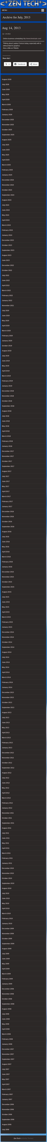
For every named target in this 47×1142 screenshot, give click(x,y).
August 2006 (6, 1124)
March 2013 (6, 738)
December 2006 (8, 1104)
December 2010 (8, 868)
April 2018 (6, 431)
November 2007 (8, 1054)
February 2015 (7, 622)
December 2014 (8, 632)
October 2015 (7, 582)
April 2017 (6, 491)
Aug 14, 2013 (11, 28)
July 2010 (5, 893)
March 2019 (6, 376)
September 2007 (8, 1059)
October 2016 (7, 522)
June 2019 (6, 361)
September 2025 (8, 135)
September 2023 (8, 250)
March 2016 (6, 557)
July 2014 (5, 657)
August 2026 (6, 79)
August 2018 (6, 411)
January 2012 (7, 808)
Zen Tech (17, 1138)
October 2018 (7, 401)
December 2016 (8, 511)
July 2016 (5, 537)
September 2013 (8, 707)
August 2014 (6, 652)
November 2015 (8, 577)
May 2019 (5, 366)
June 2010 (6, 898)
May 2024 (5, 215)
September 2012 (8, 768)
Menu (4, 10)
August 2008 (6, 1009)
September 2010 (8, 883)
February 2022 (7, 295)
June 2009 (6, 959)
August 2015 (6, 592)
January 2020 (7, 341)
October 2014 (7, 642)
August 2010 (6, 888)
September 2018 (8, 406)
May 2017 (5, 486)
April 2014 (6, 672)
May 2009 (5, 964)
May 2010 (5, 903)
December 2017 (8, 451)
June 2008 (6, 1019)
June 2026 (6, 89)
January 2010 (7, 923)
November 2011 (8, 813)
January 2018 (7, 446)
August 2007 (6, 1064)
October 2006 (7, 1114)
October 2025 (7, 130)
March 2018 (6, 436)
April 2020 (6, 326)
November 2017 (8, 456)
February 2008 (7, 1039)
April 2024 (6, 220)
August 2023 (6, 255)
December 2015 (8, 572)
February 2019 (7, 381)
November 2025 (8, 125)
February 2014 (7, 682)
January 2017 (7, 506)
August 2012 (6, 773)
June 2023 (6, 260)
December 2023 (8, 240)
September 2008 (8, 1004)
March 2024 (6, 225)
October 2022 (7, 270)
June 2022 (6, 280)
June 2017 (6, 481)
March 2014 (6, 677)
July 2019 (5, 356)
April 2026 (6, 99)
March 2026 (6, 105)
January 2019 (7, 386)
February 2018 (7, 441)
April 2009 (6, 969)
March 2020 (6, 331)
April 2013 (6, 733)
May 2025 (5, 155)
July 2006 (5, 1129)
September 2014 (8, 647)
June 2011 (6, 838)
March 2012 (6, 798)
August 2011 (6, 828)
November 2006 (8, 1109)
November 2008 (8, 994)
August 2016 (6, 532)
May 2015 (5, 607)
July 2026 (5, 84)
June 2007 (6, 1074)
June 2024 (6, 210)
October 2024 (7, 190)
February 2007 (7, 1094)
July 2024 (5, 205)
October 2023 (7, 245)
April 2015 (6, 612)
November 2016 (8, 517)
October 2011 (7, 818)
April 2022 (6, 285)
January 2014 (7, 687)
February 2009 (7, 979)
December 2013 (8, 692)
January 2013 (7, 748)
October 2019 (7, 346)
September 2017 (8, 466)
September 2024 (8, 195)
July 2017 (5, 476)
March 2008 (6, 1034)
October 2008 (7, 999)
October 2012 (7, 763)
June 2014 (6, 662)
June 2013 (6, 723)
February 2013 (7, 743)
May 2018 (5, 426)
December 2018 (8, 391)
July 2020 (5, 311)
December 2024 (8, 180)
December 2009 (8, 929)
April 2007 (6, 1084)
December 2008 (8, 989)
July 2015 (5, 597)
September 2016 (8, 527)
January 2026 (7, 115)
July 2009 (5, 954)
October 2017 (7, 461)
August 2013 (6, 712)
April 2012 (6, 793)
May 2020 (5, 321)
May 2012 (5, 788)
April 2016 (6, 552)
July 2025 (5, 145)
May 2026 (5, 94)
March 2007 (6, 1089)
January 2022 (7, 300)
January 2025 (7, 175)
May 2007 (5, 1079)
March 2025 (6, 165)
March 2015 (6, 617)
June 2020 (6, 316)
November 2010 (8, 873)
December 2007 (8, 1049)
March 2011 (6, 853)
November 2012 (8, 758)
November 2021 (8, 305)
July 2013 (5, 717)
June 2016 (6, 542)
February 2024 (7, 230)
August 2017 (6, 471)
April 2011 (5, 848)
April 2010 (6, 908)
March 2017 (6, 496)
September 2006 (8, 1119)
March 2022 (6, 290)
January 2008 (7, 1044)
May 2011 (5, 843)
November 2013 (8, 697)
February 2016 (7, 562)
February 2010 (7, 918)
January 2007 (7, 1099)
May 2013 (5, 728)
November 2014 (8, 637)
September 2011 (8, 823)
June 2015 (6, 602)
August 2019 (6, 351)
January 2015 (7, 627)
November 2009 (8, 934)
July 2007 (5, 1069)
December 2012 (8, 753)
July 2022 (5, 275)
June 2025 (6, 150)
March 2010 (6, 913)
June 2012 (6, 783)
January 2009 (7, 984)
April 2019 (6, 371)
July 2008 (5, 1014)
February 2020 (7, 336)
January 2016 (7, 567)
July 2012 (5, 778)
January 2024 (7, 235)
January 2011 (7, 863)
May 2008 (5, 1024)
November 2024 (8, 185)
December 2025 (8, 120)
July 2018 (5, 416)
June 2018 (6, 421)
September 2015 (8, 587)
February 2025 (7, 170)
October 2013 (7, 702)
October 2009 (7, 939)
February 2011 (7, 858)
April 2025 (6, 160)
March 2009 (6, 974)
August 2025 (6, 140)
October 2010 (7, 878)
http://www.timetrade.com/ (32, 39)
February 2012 (7, 803)
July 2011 (5, 833)
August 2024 (6, 200)
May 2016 (5, 547)
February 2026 (7, 110)
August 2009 (6, 949)
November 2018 (8, 396)
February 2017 (7, 501)
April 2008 (6, 1029)
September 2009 (8, 944)
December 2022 (8, 265)
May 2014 (5, 667)
